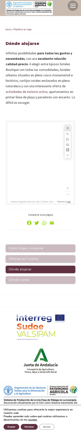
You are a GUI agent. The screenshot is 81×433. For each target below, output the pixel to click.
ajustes (32, 420)
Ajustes (47, 426)
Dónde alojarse (20, 269)
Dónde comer (19, 280)
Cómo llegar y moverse (26, 248)
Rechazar (29, 426)
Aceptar (11, 426)
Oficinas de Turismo (23, 259)
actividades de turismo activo (26, 91)
